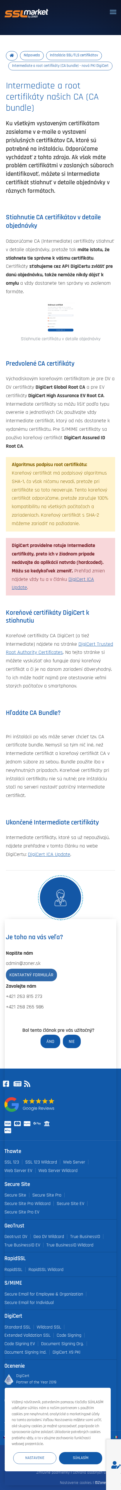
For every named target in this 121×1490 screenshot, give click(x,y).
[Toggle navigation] (113, 11)
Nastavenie (34, 1458)
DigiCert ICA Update (49, 854)
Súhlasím (80, 1458)
